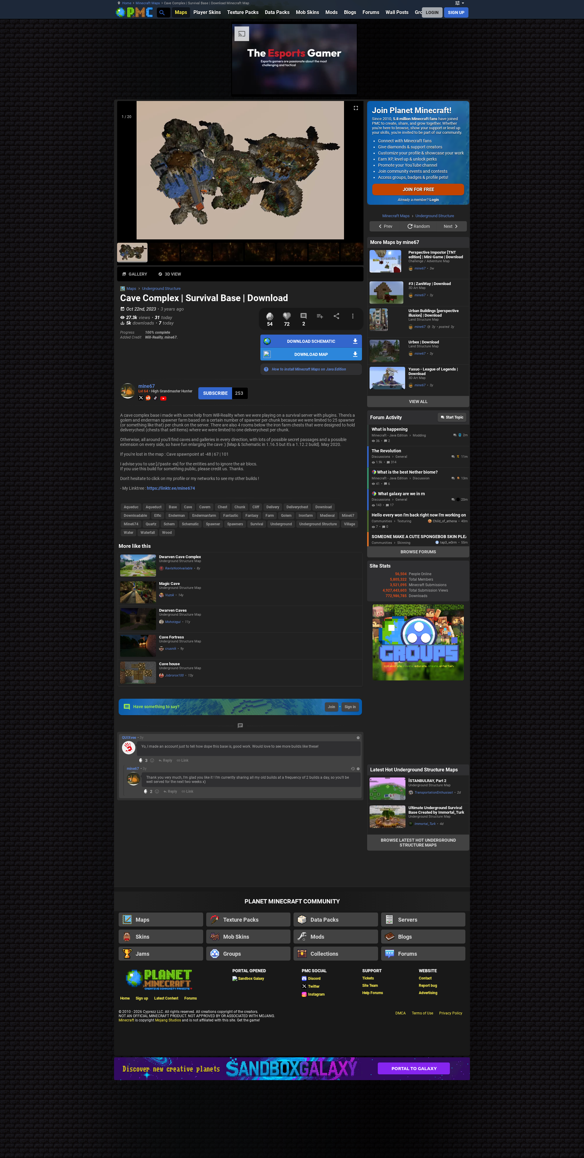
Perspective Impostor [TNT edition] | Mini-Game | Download (435, 254)
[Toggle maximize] (355, 108)
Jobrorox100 (174, 675)
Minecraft (126, 1020)
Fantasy (251, 515)
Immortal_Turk (425, 824)
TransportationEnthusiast (434, 793)
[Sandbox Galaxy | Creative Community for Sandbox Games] (292, 1068)
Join (331, 707)
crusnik (170, 649)
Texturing (404, 521)
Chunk (240, 507)
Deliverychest (297, 507)
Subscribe (215, 393)
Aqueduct (154, 507)
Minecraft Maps (148, 3)
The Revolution (386, 450)
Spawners (235, 524)
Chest (222, 507)
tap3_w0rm (448, 542)
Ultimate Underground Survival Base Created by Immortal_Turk (436, 810)
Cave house (169, 664)
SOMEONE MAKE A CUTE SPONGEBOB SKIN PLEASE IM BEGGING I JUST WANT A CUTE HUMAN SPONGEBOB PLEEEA (419, 536)
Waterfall (148, 532)
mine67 (146, 386)
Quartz (151, 524)
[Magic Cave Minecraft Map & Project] (138, 592)
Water (128, 532)
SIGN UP (456, 12)
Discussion (421, 478)
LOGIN (432, 12)
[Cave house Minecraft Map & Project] (138, 673)
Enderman (177, 515)
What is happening (390, 429)
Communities (382, 521)
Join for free (418, 189)
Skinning (403, 543)
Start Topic (454, 417)
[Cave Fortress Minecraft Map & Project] (138, 646)
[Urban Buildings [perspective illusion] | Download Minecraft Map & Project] (387, 321)
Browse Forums (418, 551)
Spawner (213, 524)
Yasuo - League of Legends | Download (433, 371)
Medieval (327, 515)
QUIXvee (129, 737)
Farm (270, 515)
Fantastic (230, 515)
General (401, 457)
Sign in (350, 707)
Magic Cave (169, 583)
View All (418, 401)
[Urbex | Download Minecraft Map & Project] (387, 351)
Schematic (190, 524)
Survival (256, 524)
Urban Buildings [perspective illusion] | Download (433, 313)
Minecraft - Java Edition (390, 435)
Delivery (272, 507)
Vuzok (169, 595)
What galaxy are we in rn (401, 493)
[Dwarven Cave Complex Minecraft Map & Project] (138, 566)
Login (434, 200)
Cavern (204, 507)
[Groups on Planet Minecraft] (418, 679)
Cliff (255, 507)
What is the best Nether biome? (407, 472)
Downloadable (135, 515)
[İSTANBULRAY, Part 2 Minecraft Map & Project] (387, 789)
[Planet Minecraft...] (162, 12)
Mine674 (131, 524)
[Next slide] (351, 172)
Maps (131, 288)
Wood (167, 532)
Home (126, 3)
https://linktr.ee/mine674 (171, 488)
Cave (188, 507)
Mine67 (348, 515)
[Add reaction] (152, 760)
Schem (169, 524)
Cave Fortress (171, 637)
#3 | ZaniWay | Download (429, 283)
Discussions (381, 457)
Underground (281, 524)
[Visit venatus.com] (345, 84)
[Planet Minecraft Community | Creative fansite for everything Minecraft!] (158, 979)
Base (173, 507)
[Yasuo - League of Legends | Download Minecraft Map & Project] (387, 380)
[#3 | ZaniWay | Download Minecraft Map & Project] (387, 292)
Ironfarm (306, 515)
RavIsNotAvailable (179, 568)
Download (323, 507)
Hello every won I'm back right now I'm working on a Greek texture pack (419, 515)
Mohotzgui (173, 622)
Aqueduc (131, 507)
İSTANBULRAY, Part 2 (427, 780)
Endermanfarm (204, 515)
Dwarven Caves (173, 610)
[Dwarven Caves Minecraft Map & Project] (138, 619)
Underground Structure (161, 288)
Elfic (157, 515)
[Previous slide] (129, 172)
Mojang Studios (168, 1020)
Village (349, 524)
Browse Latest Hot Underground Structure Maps (418, 842)
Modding (419, 435)
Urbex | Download (423, 342)
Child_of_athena (445, 521)
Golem (286, 515)
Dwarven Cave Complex (180, 557)
